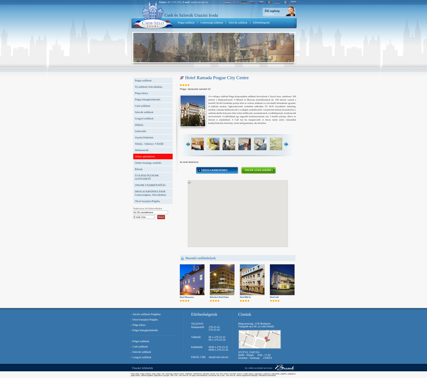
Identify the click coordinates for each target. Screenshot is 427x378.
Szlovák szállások (238, 22)
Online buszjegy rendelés (148, 163)
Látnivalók (140, 131)
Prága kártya (141, 93)
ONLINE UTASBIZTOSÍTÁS (150, 185)
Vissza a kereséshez (214, 170)
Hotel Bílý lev (245, 297)
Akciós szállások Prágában (146, 314)
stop (292, 33)
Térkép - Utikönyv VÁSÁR (149, 143)
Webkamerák (142, 150)
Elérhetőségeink (261, 22)
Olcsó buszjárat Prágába (147, 201)
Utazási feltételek (142, 368)
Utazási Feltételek (144, 137)
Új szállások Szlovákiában (148, 87)
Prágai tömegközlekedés (147, 99)
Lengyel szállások (144, 118)
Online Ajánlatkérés (259, 170)
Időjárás (139, 125)
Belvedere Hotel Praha (219, 297)
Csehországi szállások (211, 22)
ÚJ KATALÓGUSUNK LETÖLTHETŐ (147, 177)
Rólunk (139, 169)
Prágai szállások (186, 22)
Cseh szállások (142, 105)
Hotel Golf (274, 297)
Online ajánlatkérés (145, 156)
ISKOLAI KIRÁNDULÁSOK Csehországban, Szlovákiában (150, 193)
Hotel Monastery (187, 297)
